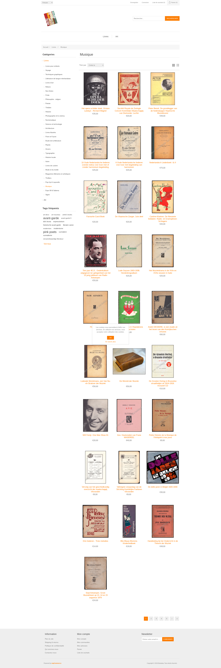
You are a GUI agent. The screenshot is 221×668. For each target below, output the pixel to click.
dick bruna (47, 221)
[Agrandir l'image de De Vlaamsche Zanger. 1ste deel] (129, 197)
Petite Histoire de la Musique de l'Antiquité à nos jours (162, 436)
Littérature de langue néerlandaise (58, 78)
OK (110, 338)
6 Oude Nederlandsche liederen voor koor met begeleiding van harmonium (129, 164)
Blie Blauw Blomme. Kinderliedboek (129, 542)
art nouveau (55, 215)
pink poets (50, 232)
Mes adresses (82, 646)
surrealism (63, 232)
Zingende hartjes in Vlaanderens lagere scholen (129, 328)
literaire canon (68, 225)
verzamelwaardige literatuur (53, 239)
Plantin (47, 145)
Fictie (47, 95)
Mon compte (81, 639)
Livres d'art (49, 83)
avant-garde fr (66, 218)
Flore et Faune (50, 136)
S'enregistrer (134, 2)
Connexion (145, 2)
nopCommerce (56, 663)
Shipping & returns (51, 642)
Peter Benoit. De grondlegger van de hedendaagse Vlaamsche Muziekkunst (162, 110)
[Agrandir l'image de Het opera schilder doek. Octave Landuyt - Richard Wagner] (95, 88)
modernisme (58, 228)
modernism (47, 228)
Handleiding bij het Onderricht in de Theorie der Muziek (163, 542)
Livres (105, 36)
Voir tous (47, 244)
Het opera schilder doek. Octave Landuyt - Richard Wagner (95, 109)
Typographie (50, 153)
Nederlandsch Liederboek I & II (162, 162)
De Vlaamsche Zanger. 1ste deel (129, 216)
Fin (177, 619)
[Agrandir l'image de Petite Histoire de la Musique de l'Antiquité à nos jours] (162, 415)
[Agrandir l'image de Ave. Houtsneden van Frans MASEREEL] (129, 415)
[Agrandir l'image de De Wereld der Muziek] (129, 361)
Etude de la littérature (53, 141)
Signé (47, 195)
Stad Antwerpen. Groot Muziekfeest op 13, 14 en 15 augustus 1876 (95, 595)
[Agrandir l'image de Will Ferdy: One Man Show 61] (95, 415)
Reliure (48, 87)
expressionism (58, 221)
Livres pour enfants (52, 66)
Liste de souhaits (83, 653)
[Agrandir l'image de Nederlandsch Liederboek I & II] (162, 142)
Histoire (48, 112)
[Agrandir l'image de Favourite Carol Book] (95, 197)
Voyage (48, 70)
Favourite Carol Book (95, 216)
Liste (177, 65)
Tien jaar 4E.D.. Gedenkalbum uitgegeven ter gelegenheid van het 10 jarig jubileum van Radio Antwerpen (95, 274)
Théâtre (48, 107)
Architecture (49, 128)
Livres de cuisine (51, 166)
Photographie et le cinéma (55, 116)
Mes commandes (83, 642)
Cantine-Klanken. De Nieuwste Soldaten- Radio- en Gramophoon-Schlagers (162, 218)
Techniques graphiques (53, 74)
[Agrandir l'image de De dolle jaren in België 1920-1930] (162, 467)
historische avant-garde (52, 225)
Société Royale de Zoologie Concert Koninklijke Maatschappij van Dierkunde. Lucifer (129, 110)
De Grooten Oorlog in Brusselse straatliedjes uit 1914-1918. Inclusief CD (162, 383)
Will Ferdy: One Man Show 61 (95, 435)
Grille (173, 65)
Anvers (48, 149)
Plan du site (49, 639)
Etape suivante (172, 619)
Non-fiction (49, 91)
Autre (47, 161)
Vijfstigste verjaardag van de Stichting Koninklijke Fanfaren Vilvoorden (129, 489)
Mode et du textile (51, 170)
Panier (79, 649)
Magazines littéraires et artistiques (57, 174)
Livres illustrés (50, 132)
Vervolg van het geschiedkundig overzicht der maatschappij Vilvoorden (95, 489)
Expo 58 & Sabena (52, 190)
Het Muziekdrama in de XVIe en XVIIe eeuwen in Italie (162, 271)
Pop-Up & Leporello (52, 182)
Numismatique (50, 120)
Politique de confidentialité (54, 646)
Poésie (47, 103)
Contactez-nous (50, 653)
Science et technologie (53, 124)
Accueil (45, 47)
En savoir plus (110, 342)
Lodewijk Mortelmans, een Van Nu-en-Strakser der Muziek (95, 382)
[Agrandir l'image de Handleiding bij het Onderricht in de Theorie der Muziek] (162, 521)
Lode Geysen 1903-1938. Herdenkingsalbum (129, 271)
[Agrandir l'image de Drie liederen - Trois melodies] (95, 521)
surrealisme (47, 235)
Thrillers (48, 178)
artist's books (67, 215)
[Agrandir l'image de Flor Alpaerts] (95, 307)
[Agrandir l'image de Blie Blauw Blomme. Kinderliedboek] (129, 521)
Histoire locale (50, 157)
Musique (48, 186)
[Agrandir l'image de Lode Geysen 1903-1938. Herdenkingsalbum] (129, 251)
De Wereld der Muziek (129, 381)
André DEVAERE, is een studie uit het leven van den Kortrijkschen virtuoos (162, 329)
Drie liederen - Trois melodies (95, 541)
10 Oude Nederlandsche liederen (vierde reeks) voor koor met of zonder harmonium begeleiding (95, 164)
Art (116, 36)
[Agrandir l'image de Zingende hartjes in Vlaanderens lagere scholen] (129, 307)
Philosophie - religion (53, 99)
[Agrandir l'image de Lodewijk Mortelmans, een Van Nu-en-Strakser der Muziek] (95, 361)
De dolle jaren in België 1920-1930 (162, 487)
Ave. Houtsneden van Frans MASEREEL (129, 436)
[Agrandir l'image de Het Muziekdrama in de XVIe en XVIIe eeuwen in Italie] (162, 251)
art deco (46, 215)
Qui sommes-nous (51, 649)
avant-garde (51, 218)
